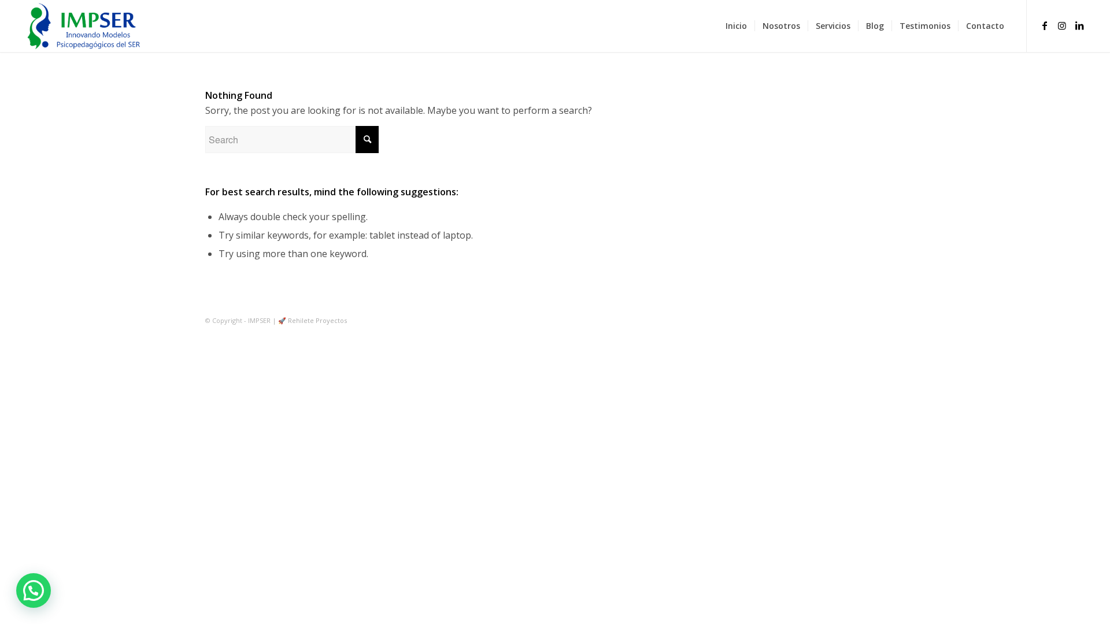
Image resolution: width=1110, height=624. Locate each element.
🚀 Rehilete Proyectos (312, 320)
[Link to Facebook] (1044, 25)
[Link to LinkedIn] (1079, 25)
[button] (33, 590)
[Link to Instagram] (1062, 25)
